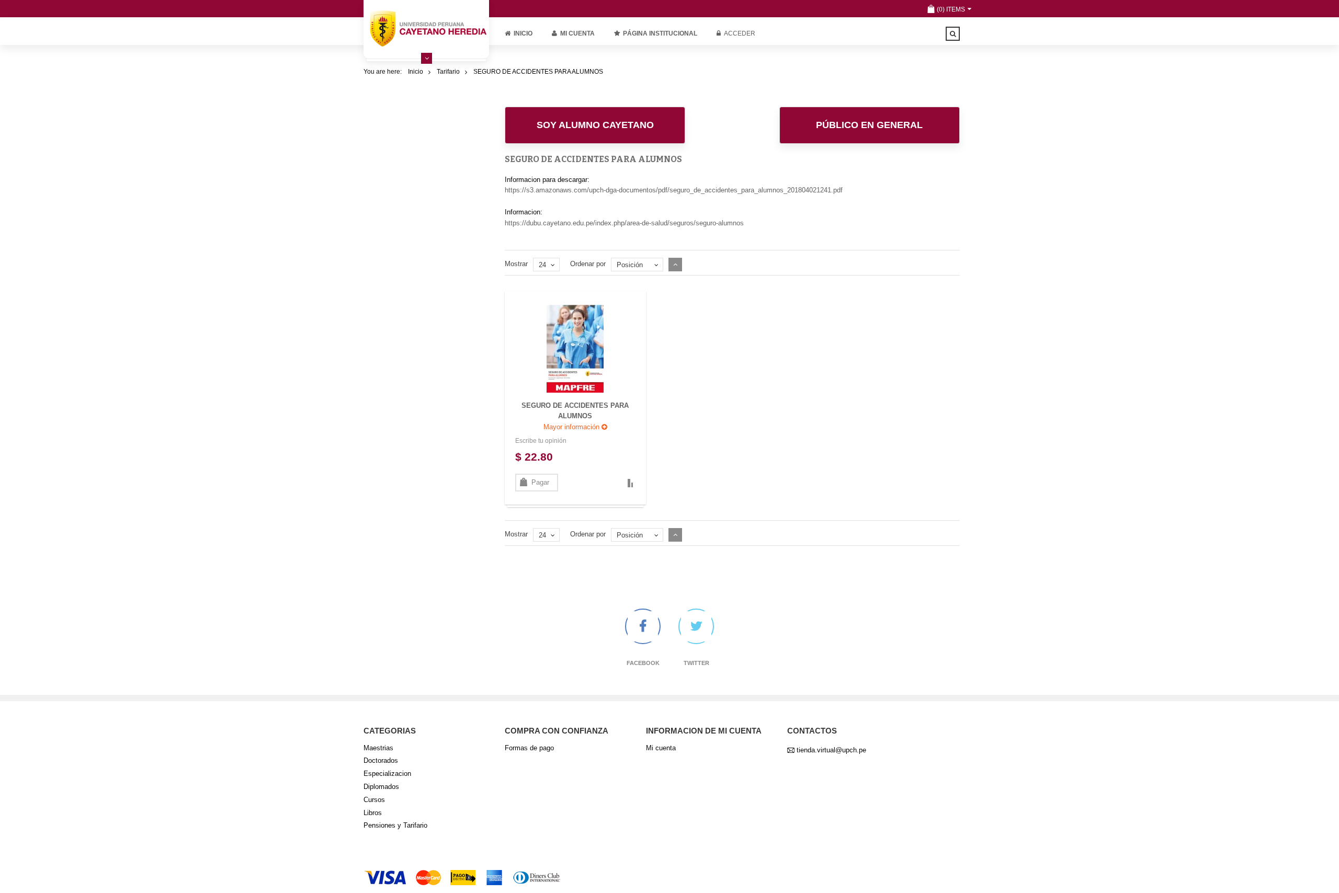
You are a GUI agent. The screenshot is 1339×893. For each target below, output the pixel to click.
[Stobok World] (426, 28)
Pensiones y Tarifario (395, 825)
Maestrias (378, 748)
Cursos (374, 800)
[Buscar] (953, 34)
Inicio (523, 33)
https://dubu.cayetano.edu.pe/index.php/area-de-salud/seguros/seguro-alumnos (624, 223)
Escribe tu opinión (540, 440)
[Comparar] (630, 483)
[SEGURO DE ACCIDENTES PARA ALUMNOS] (575, 348)
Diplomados (381, 787)
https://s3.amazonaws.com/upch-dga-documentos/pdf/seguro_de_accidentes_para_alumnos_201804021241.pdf (674, 190)
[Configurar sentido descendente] (675, 264)
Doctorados (381, 760)
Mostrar (516, 264)
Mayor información (572, 427)
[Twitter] (696, 626)
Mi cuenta (577, 33)
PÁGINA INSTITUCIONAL (660, 33)
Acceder (739, 33)
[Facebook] (643, 626)
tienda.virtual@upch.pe (831, 750)
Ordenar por (588, 264)
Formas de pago (529, 748)
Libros (373, 813)
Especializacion (387, 773)
